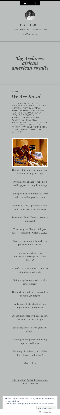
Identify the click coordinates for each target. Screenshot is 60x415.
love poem (33, 127)
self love (36, 129)
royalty (25, 129)
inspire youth (39, 122)
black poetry (26, 115)
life (35, 125)
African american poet (25, 106)
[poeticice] (30, 16)
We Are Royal (26, 96)
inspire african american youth (25, 121)
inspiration (18, 117)
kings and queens (22, 125)
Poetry (16, 91)
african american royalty (26, 109)
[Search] (35, 3)
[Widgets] (25, 3)
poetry (16, 129)
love (23, 127)
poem (43, 127)
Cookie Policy (50, 403)
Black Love (27, 113)
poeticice (30, 25)
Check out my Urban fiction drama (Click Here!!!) (30, 381)
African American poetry (30, 107)
